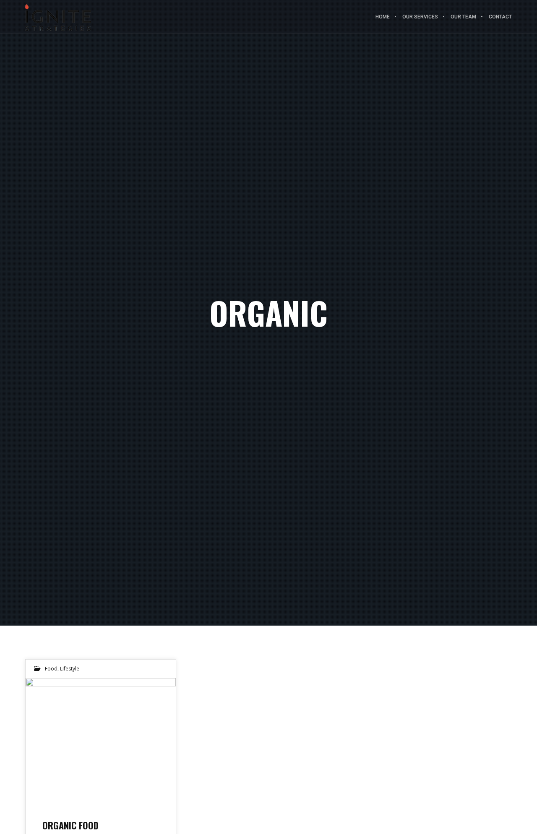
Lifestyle (69, 668)
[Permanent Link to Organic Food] (101, 740)
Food (51, 668)
